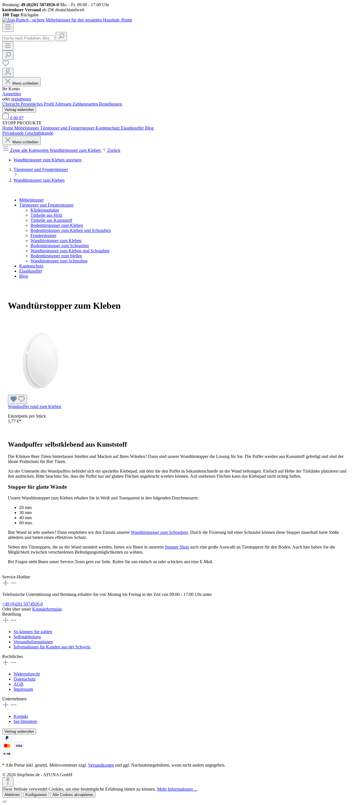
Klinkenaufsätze (44, 210)
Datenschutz (25, 679)
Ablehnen (12, 795)
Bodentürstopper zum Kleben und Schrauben (70, 230)
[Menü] (8, 27)
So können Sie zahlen (33, 631)
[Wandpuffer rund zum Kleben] (40, 392)
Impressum (23, 689)
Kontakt (21, 716)
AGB (18, 684)
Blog (23, 276)
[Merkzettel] (5, 65)
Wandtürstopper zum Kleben (56, 240)
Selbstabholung (27, 636)
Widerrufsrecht (27, 674)
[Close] (4, 801)
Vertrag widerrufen (19, 110)
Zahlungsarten (85, 104)
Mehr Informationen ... (177, 789)
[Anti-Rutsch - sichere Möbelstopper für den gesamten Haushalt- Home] (67, 19)
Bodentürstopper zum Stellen (56, 255)
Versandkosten (101, 765)
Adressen (63, 104)
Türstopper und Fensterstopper (46, 205)
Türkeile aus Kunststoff (51, 220)
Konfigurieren (36, 795)
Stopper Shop (177, 547)
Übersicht (11, 104)
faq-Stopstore (25, 721)
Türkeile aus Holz (46, 215)
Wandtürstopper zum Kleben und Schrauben (69, 250)
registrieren (21, 98)
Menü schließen (25, 83)
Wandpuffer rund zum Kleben (34, 406)
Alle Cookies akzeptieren (72, 795)
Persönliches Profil (38, 104)
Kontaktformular (46, 609)
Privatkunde (13, 133)
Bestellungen (110, 104)
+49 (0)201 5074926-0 (22, 604)
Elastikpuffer (30, 271)
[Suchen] (61, 36)
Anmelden (11, 93)
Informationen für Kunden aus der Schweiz (52, 646)
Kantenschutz (31, 266)
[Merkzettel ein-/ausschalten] (17, 399)
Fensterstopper (43, 235)
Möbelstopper (31, 200)
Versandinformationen (33, 641)
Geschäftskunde (39, 133)
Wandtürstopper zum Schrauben (58, 260)
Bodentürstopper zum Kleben (56, 225)
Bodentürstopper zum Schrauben (59, 245)
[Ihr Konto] (8, 72)
